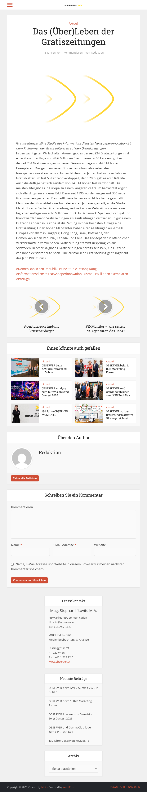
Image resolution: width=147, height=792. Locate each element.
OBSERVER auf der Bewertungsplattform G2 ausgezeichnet (119, 414)
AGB (122, 787)
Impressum (133, 787)
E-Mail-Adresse (64, 545)
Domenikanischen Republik (37, 269)
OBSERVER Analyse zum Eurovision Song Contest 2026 (55, 392)
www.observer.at (59, 661)
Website (100, 545)
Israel (89, 274)
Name (16, 545)
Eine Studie (69, 269)
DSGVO (114, 787)
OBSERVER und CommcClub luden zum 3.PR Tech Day (118, 392)
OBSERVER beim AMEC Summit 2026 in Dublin (54, 369)
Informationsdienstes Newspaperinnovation (50, 274)
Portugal (24, 279)
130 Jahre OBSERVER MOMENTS (55, 413)
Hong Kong (89, 269)
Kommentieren (73, 52)
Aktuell (73, 23)
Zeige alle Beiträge (25, 478)
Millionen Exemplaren (112, 274)
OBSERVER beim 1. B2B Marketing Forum (117, 369)
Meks (44, 787)
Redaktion (97, 52)
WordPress (69, 787)
